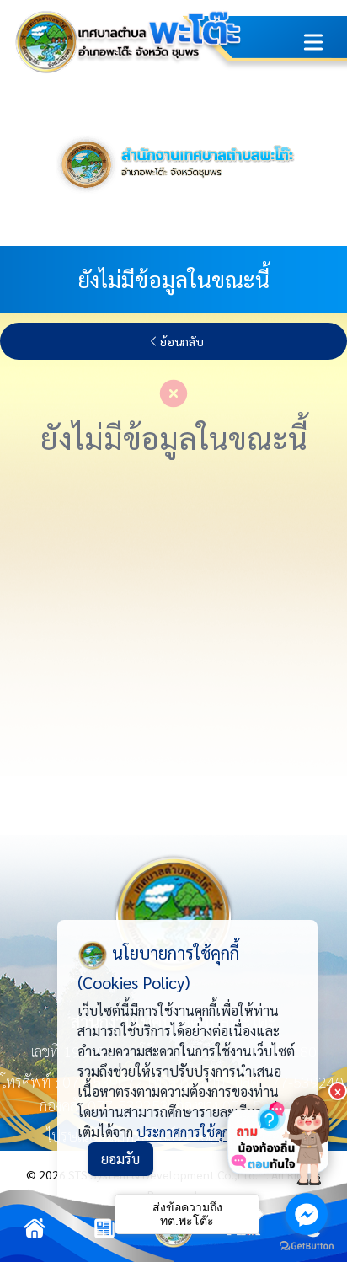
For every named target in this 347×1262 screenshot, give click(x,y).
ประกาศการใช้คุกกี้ (186, 1132)
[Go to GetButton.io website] (307, 1245)
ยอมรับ (120, 1159)
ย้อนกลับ (182, 341)
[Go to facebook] (307, 1214)
